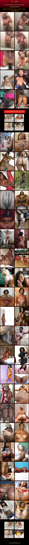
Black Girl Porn (20, 5)
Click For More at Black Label (14, 111)
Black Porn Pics (9, 5)
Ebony (14, 2)
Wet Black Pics (14, 7)
